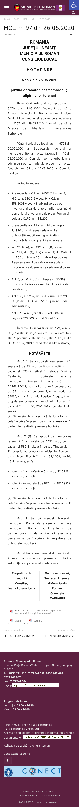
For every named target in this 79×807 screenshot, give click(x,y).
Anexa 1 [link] (19, 620)
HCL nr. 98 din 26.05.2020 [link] (59, 636)
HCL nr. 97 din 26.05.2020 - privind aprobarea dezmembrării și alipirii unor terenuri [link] (38, 612)
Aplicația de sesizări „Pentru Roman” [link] (27, 745)
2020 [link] (16, 19)
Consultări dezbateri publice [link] (38, 791)
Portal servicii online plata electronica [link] (28, 724)
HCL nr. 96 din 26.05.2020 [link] (19, 636)
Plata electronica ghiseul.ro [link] (21, 728)
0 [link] (74, 34)
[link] (74, 5)
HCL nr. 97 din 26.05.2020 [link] (39, 27)
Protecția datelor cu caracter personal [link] (39, 795)
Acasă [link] (7, 19)
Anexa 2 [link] (38, 620)
